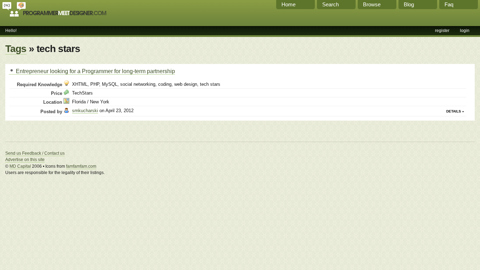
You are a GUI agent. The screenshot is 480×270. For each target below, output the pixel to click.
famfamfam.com (81, 166)
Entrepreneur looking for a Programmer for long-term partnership (94, 71)
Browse (372, 4)
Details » (455, 111)
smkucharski (85, 110)
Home (288, 4)
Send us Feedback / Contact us (35, 153)
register (442, 30)
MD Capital (20, 166)
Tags (15, 48)
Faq (449, 4)
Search (330, 4)
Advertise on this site (25, 159)
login (464, 30)
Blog (409, 4)
